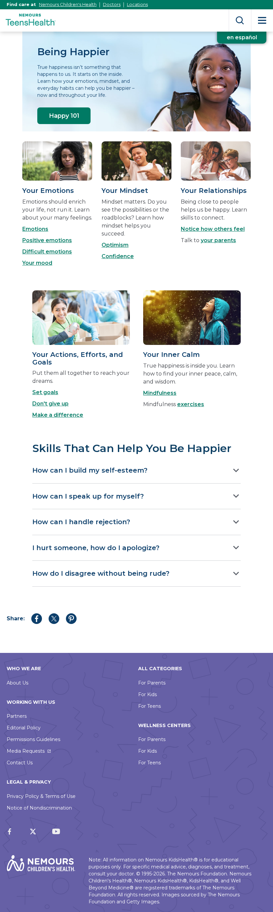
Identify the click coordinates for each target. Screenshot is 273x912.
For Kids (147, 694)
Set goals (45, 392)
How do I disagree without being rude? (100, 573)
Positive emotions (47, 240)
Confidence (118, 256)
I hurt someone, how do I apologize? (95, 548)
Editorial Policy (24, 728)
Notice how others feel (213, 229)
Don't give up (50, 403)
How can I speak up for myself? (88, 496)
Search (240, 20)
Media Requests (26, 751)
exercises (190, 404)
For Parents (151, 683)
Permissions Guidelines (33, 739)
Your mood (37, 263)
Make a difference (57, 415)
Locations (137, 4)
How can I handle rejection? (81, 522)
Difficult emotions (47, 251)
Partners (17, 716)
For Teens (149, 706)
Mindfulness (159, 393)
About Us (17, 683)
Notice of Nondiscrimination (39, 808)
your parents (218, 240)
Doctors (112, 4)
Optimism (115, 245)
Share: (16, 618)
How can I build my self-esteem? (89, 470)
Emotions (35, 229)
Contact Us (20, 763)
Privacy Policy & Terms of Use (41, 796)
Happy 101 (64, 115)
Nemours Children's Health (68, 4)
